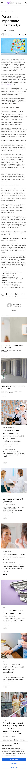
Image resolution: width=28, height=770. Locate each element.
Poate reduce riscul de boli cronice (12, 282)
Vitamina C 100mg (6, 84)
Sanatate (8, 495)
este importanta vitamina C (9, 273)
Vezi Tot (6, 459)
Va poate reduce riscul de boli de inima (13, 286)
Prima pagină (5, 11)
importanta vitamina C (8, 275)
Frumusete (9, 551)
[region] (14, 756)
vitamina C (5, 287)
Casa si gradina (9, 391)
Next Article (4, 356)
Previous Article (7, 315)
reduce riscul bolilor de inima (10, 284)
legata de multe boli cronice (10, 277)
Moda (7, 720)
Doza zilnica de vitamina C (16, 272)
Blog (13, 11)
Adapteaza (14, 763)
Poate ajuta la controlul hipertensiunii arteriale (12, 279)
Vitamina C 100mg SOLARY (16, 287)
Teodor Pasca (7, 34)
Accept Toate (14, 759)
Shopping (3, 350)
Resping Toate (14, 767)
